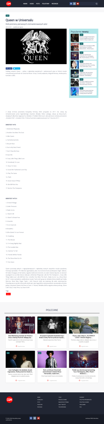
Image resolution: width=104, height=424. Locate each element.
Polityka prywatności (86, 400)
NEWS (25, 3)
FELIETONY (45, 3)
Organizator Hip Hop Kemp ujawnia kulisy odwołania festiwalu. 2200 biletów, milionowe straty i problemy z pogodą (87, 75)
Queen (8, 294)
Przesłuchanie (62, 400)
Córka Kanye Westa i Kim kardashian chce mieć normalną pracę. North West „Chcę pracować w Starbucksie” (87, 66)
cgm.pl (21, 27)
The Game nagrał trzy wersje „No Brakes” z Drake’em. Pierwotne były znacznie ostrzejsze (87, 83)
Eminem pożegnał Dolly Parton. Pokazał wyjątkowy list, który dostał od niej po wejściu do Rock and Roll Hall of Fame (87, 39)
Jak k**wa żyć (62, 404)
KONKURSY (40, 400)
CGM (8, 318)
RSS (81, 407)
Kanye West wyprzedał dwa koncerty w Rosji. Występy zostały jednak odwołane (86, 91)
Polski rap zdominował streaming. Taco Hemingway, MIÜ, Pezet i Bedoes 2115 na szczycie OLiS (87, 57)
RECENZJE (55, 3)
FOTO (38, 3)
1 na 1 (60, 397)
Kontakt (82, 397)
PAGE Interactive (94, 418)
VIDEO (32, 3)
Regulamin (82, 404)
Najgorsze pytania (63, 402)
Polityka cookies (84, 402)
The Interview (62, 407)
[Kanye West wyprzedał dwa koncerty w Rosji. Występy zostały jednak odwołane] (75, 88)
